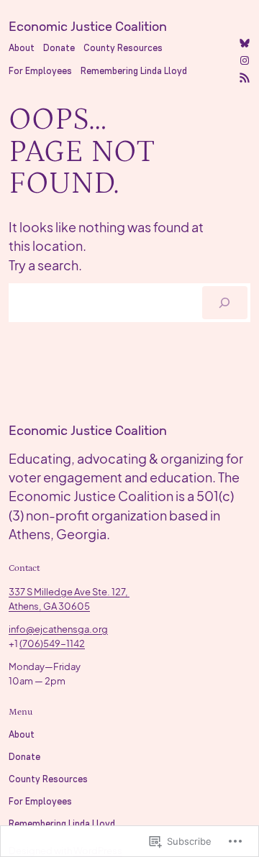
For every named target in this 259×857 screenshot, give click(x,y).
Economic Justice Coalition (88, 26)
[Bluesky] (244, 43)
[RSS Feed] (244, 77)
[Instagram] (244, 60)
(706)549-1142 (52, 643)
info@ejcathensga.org (58, 629)
